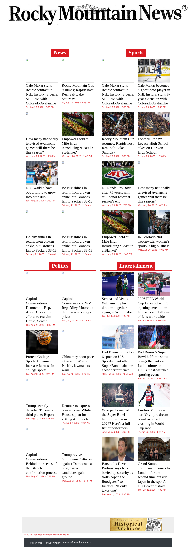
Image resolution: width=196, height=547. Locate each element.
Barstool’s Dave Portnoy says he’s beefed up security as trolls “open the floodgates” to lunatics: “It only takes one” (117, 477)
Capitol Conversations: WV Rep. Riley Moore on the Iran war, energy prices (77, 308)
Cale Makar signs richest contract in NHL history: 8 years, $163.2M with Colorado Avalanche (42, 94)
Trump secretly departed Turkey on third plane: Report (40, 410)
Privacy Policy (53, 542)
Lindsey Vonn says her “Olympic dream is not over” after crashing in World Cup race (153, 419)
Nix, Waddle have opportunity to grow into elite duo (41, 192)
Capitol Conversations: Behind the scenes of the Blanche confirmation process (41, 463)
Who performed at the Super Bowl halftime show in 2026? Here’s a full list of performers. (116, 419)
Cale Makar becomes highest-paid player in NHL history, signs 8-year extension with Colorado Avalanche (154, 94)
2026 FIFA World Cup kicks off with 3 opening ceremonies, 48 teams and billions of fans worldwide (154, 308)
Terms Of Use (35, 542)
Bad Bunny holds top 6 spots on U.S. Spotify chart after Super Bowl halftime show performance (118, 361)
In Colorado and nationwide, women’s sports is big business (153, 241)
